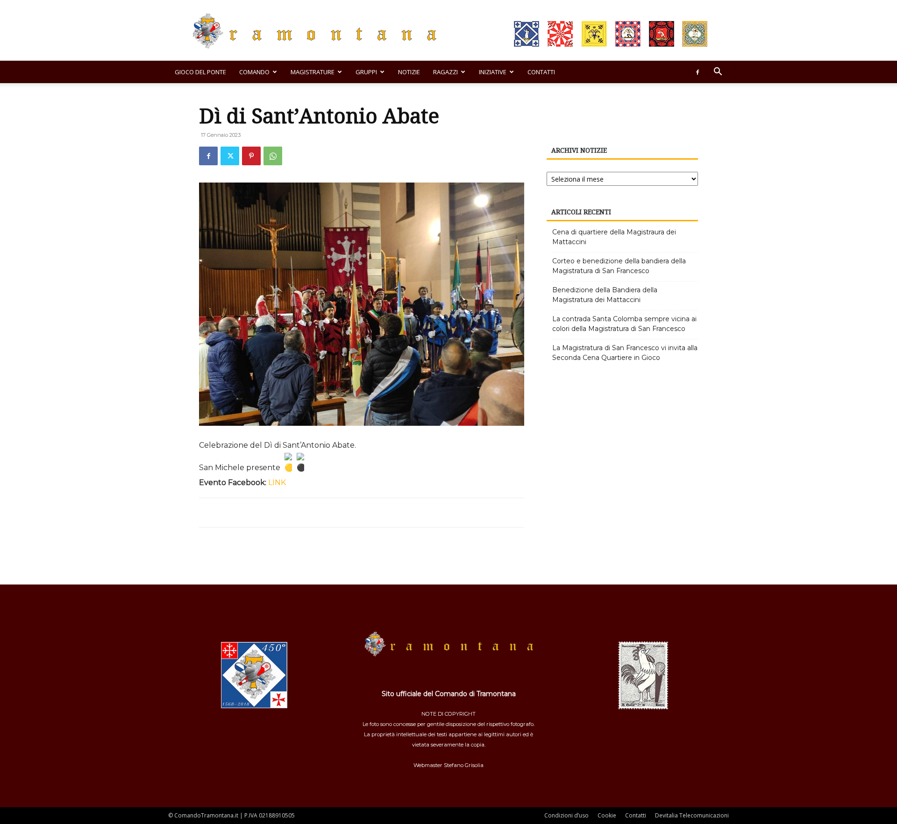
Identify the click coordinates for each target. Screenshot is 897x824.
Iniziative (492, 72)
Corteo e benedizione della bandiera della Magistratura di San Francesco (619, 266)
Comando (254, 72)
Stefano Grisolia (464, 765)
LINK (277, 482)
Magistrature (313, 72)
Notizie (409, 72)
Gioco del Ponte (200, 72)
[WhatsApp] (272, 156)
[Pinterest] (251, 156)
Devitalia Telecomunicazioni (692, 815)
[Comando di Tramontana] (448, 31)
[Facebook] (698, 72)
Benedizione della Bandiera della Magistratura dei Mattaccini (604, 295)
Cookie (607, 815)
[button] (717, 72)
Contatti (541, 72)
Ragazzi (445, 72)
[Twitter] (230, 156)
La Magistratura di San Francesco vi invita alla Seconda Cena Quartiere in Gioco (625, 353)
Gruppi (366, 72)
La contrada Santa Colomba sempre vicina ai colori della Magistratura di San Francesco (624, 324)
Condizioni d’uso (566, 815)
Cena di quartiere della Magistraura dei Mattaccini (614, 237)
